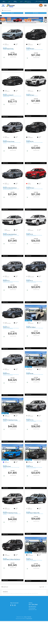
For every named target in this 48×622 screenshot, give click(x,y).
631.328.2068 (15, 1)
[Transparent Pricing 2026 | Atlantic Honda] (24, 20)
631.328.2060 (4, 1)
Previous (1, 15)
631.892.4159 (28, 1)
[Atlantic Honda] (10, 5)
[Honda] (3, 5)
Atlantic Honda (5, 69)
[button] (22, 34)
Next (1, 23)
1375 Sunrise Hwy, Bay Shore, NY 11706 (41, 1)
